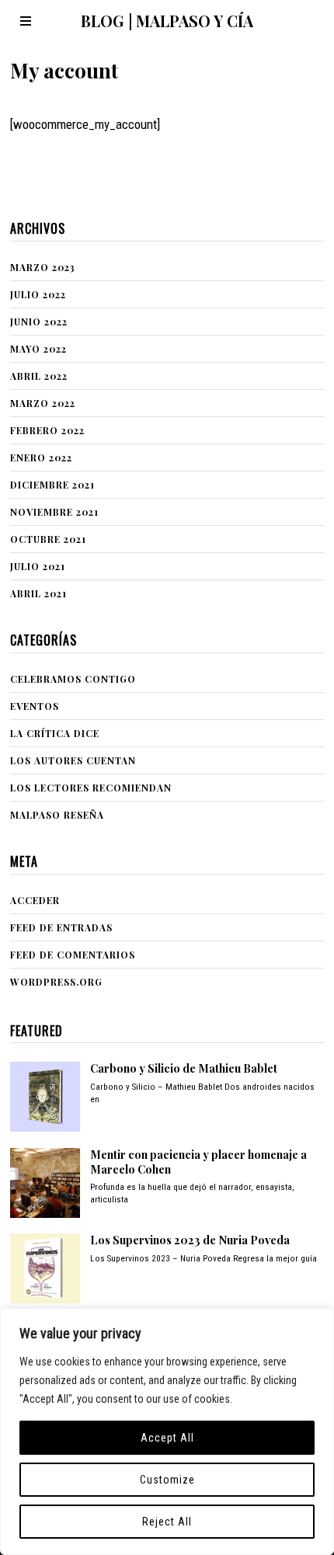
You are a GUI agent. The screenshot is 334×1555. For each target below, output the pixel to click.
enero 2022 (41, 457)
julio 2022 (38, 294)
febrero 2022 (47, 430)
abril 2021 (38, 593)
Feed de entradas (61, 927)
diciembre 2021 (52, 484)
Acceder (35, 900)
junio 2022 (39, 321)
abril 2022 (39, 376)
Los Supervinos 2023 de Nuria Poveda (190, 1240)
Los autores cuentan (73, 760)
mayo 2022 (38, 349)
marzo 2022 (42, 403)
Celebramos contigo (73, 679)
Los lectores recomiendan (91, 787)
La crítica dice (54, 733)
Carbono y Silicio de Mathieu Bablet (183, 1068)
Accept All (167, 1438)
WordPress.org (56, 982)
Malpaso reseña (57, 815)
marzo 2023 (42, 267)
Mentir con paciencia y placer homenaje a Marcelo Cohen (198, 1162)
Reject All (167, 1521)
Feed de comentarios (72, 954)
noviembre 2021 (54, 512)
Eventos (34, 706)
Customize (167, 1479)
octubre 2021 (48, 539)
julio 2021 (37, 566)
